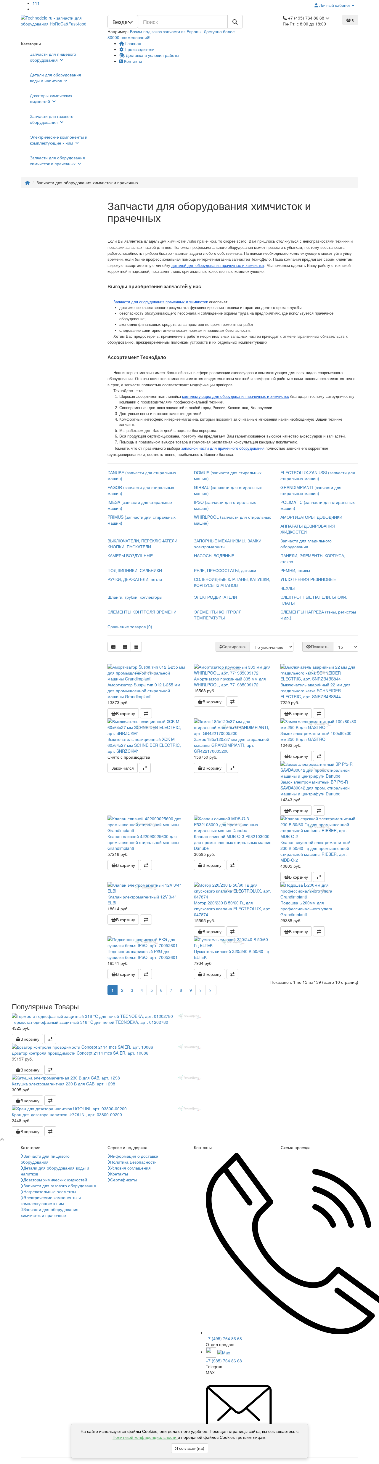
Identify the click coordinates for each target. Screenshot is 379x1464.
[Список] (125, 647)
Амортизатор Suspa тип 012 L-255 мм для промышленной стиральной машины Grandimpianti (143, 690)
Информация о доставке (134, 1156)
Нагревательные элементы (49, 1191)
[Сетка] (113, 647)
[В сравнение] (146, 713)
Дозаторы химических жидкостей (51, 98)
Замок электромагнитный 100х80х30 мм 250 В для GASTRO (315, 736)
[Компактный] (136, 647)
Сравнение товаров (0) (129, 627)
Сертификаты (123, 1180)
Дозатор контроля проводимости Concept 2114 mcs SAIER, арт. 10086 (80, 1053)
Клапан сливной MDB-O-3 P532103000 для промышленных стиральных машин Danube (233, 842)
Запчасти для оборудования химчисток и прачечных (57, 160)
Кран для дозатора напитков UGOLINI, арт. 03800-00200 (67, 1114)
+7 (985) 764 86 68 (224, 1361)
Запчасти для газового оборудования (51, 119)
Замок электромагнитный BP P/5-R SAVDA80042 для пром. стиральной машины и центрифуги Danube (315, 788)
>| (211, 990)
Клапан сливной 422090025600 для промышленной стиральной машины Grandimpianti (143, 842)
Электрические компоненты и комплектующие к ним (58, 140)
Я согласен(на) (189, 1448)
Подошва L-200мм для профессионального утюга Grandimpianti (306, 908)
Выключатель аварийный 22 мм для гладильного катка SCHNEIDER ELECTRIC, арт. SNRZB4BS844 (315, 690)
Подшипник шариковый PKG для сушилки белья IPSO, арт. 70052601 (142, 954)
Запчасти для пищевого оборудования (53, 57)
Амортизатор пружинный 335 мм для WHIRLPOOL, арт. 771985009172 (230, 682)
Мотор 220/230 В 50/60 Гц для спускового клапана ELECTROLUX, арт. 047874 (232, 908)
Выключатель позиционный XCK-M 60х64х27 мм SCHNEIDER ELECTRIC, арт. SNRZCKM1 (144, 745)
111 (36, 3)
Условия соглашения (130, 1168)
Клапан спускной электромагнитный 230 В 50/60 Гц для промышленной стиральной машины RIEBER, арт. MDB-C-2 (315, 851)
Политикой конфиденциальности (145, 1437)
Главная (132, 43)
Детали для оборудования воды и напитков (55, 78)
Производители (139, 49)
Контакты (132, 61)
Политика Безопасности (133, 1162)
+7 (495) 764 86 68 (224, 1338)
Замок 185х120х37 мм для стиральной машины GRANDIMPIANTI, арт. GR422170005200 (231, 745)
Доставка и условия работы (152, 55)
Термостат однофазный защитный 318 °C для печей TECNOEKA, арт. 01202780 (90, 1022)
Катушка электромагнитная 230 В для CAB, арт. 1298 (63, 1084)
